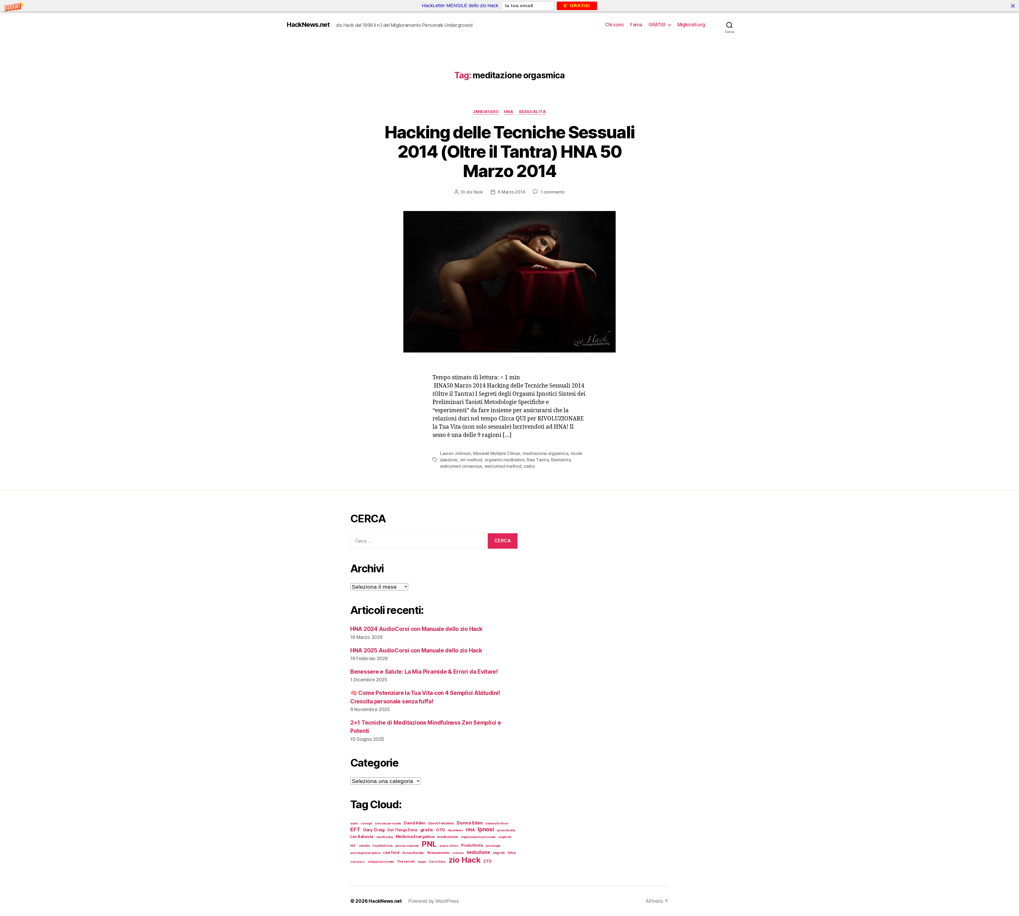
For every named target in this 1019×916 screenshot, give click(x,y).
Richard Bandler (413, 853)
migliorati (504, 837)
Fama (636, 24)
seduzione (478, 852)
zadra (529, 466)
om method (471, 459)
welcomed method (503, 466)
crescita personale (388, 823)
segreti (499, 853)
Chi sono (614, 24)
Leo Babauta (361, 837)
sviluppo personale (381, 861)
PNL (429, 844)
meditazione (447, 837)
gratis (426, 829)
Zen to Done (437, 861)
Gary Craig (373, 829)
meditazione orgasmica (545, 453)
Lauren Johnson (455, 453)
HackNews (455, 830)
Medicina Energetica (415, 836)
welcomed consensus (461, 466)
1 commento (552, 192)
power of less (449, 846)
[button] (509, 5)
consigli (366, 823)
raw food (391, 852)
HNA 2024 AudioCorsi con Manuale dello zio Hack (416, 629)
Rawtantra (561, 459)
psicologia (493, 846)
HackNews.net (308, 24)
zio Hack (474, 192)
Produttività (472, 845)
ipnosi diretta (506, 830)
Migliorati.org (691, 24)
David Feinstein (441, 823)
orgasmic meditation (505, 459)
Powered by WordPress (433, 901)
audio (354, 823)
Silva (512, 853)
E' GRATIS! (577, 5)
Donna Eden (470, 822)
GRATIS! (657, 24)
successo (357, 861)
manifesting (384, 837)
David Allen (414, 823)
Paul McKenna (382, 846)
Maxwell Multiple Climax (496, 453)
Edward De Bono (497, 823)
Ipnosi (486, 829)
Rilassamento (438, 853)
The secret (405, 861)
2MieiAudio (486, 111)
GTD (440, 830)
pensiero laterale (407, 846)
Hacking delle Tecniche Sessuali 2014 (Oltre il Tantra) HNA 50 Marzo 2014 (510, 151)
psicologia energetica (365, 853)
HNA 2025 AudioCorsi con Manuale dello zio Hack (416, 650)
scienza (458, 853)
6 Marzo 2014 (511, 192)
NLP (353, 846)
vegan (422, 861)
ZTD (487, 861)
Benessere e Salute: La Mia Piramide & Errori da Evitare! (424, 671)
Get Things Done (402, 830)
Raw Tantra (538, 459)
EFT (355, 829)
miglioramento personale (478, 837)
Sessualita (532, 111)
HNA (508, 111)
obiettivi (364, 846)
